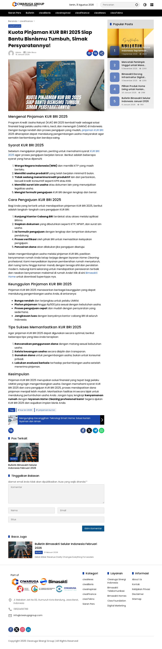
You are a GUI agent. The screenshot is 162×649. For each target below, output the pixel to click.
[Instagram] (22, 629)
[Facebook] (83, 430)
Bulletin (14, 458)
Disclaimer (138, 594)
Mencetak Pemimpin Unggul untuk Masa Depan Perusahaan (133, 64)
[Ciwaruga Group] (28, 4)
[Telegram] (95, 430)
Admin (18, 52)
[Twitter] (89, 430)
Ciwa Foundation (116, 600)
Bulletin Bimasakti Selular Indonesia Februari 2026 (22, 467)
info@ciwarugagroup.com (28, 615)
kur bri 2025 (26, 410)
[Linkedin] (28, 629)
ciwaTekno (88, 599)
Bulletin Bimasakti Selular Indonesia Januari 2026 (136, 100)
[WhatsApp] (101, 430)
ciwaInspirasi (89, 589)
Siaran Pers (89, 603)
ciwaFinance (14, 26)
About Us (137, 579)
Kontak (136, 584)
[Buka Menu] (152, 5)
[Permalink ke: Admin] (12, 53)
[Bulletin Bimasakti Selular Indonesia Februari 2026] (23, 452)
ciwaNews (88, 579)
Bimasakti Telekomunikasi (116, 589)
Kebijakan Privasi (141, 589)
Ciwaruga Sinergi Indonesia (116, 581)
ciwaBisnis (88, 584)
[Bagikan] (101, 53)
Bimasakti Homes (116, 595)
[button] (137, 4)
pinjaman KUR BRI (92, 130)
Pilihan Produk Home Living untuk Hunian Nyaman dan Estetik (133, 88)
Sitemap (136, 599)
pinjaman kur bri (46, 410)
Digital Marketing (116, 605)
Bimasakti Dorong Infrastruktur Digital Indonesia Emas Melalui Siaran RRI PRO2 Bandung (136, 76)
